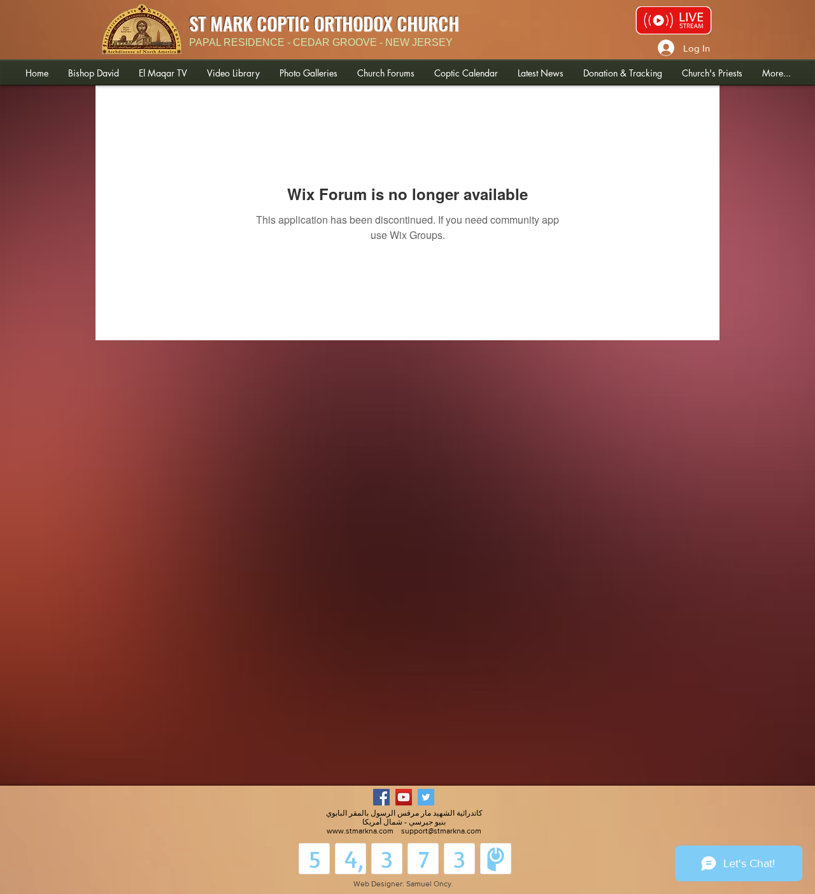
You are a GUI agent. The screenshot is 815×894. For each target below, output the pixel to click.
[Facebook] (381, 797)
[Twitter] (426, 797)
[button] (93, 73)
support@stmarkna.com (441, 830)
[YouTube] (403, 797)
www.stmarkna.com (360, 830)
